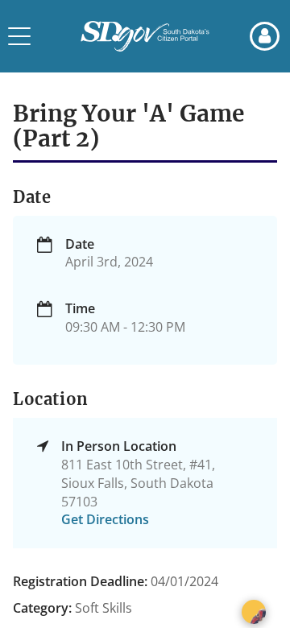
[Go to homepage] (145, 36)
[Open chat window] (254, 612)
